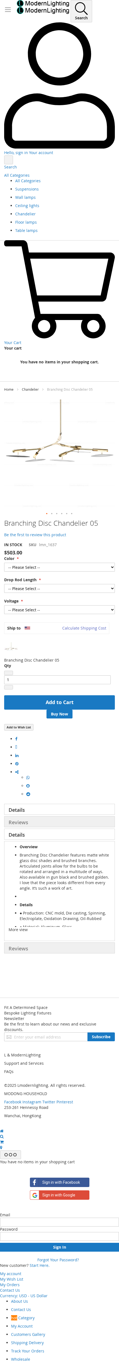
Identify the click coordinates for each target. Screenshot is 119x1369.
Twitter (48, 1101)
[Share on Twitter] (16, 747)
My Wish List (11, 1279)
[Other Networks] (17, 772)
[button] (47, 514)
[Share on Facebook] (16, 738)
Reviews (18, 822)
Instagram (31, 1101)
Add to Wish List (19, 727)
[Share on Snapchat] (28, 785)
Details (17, 810)
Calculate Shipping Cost (84, 628)
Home (9, 389)
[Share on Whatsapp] (28, 777)
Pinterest (64, 1101)
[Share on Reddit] (28, 794)
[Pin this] (17, 763)
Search (10, 167)
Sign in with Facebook (61, 1182)
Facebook (12, 1101)
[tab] (59, 809)
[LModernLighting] (43, 7)
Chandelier (30, 389)
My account (10, 1273)
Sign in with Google (58, 1195)
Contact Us (10, 1290)
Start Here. (40, 1265)
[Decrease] (8, 673)
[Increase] (8, 687)
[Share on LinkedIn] (17, 755)
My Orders (10, 1284)
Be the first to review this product (35, 534)
